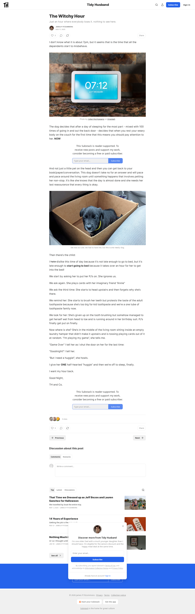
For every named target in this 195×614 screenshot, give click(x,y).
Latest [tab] (59, 490)
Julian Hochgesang (96, 119)
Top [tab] (52, 490)
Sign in (186, 4)
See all (54, 555)
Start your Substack (90, 601)
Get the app (110, 601)
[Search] (156, 4)
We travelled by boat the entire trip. (65, 504)
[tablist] (60, 457)
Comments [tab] (55, 457)
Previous (59, 437)
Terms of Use (110, 565)
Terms (107, 595)
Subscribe (173, 4)
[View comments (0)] (61, 35)
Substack (84, 608)
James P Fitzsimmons (64, 27)
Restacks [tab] (67, 457)
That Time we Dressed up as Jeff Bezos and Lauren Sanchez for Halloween (81, 499)
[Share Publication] (162, 4)
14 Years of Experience (63, 518)
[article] (97, 504)
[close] (123, 526)
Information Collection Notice (96, 568)
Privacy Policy (117, 568)
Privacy (99, 595)
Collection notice (118, 595)
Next (137, 437)
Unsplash (111, 119)
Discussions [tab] (70, 490)
